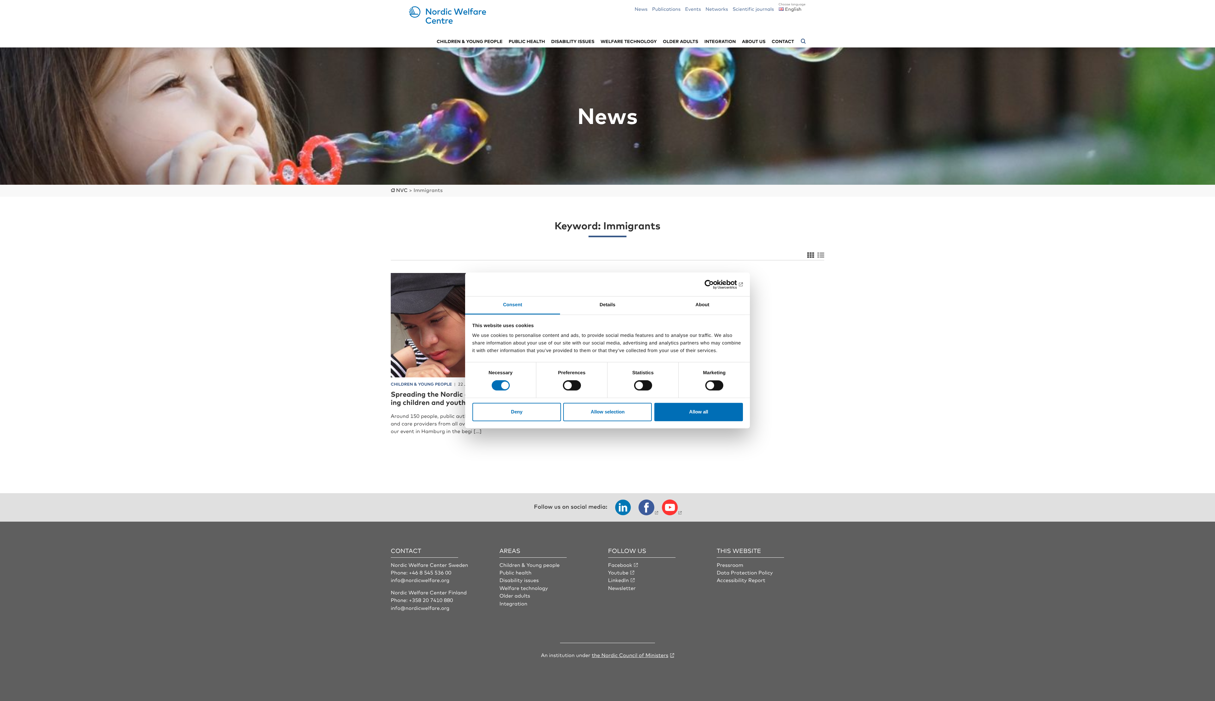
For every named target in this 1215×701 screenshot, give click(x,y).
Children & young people (469, 41)
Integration (720, 41)
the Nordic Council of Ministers (630, 654)
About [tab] (702, 304)
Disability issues (573, 41)
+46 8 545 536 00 (430, 572)
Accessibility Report (741, 579)
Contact (783, 41)
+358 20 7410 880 (431, 599)
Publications (666, 8)
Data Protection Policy (745, 572)
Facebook (620, 564)
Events (693, 8)
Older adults (680, 41)
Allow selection (608, 411)
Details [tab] (607, 304)
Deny (516, 411)
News (641, 8)
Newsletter (622, 587)
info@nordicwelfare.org (420, 579)
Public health (527, 41)
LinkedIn (618, 579)
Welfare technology (629, 41)
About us (754, 41)
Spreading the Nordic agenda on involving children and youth (458, 398)
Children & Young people (529, 564)
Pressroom (730, 564)
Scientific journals (753, 8)
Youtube (618, 572)
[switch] (572, 386)
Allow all (698, 411)
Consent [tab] (512, 304)
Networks (717, 8)
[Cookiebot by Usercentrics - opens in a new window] (715, 284)
